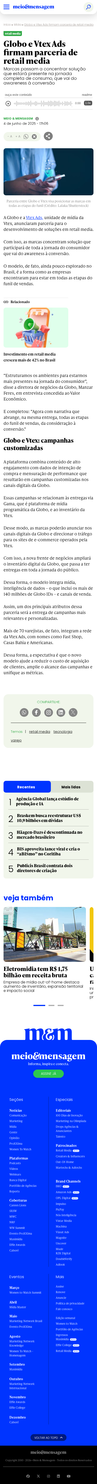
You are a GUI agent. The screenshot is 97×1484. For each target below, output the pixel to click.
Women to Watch (66, 1324)
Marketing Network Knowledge (21, 1343)
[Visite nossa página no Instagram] (48, 1476)
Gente (13, 1132)
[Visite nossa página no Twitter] (38, 1476)
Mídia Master (17, 1307)
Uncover (61, 1243)
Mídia (17, 25)
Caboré (14, 1250)
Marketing (16, 1121)
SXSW (13, 1211)
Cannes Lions (17, 1205)
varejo (16, 740)
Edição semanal (65, 1318)
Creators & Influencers (70, 1156)
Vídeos (13, 1169)
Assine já (48, 1073)
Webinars (15, 1174)
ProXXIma (15, 1144)
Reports (14, 1191)
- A (10, 136)
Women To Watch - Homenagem (21, 1353)
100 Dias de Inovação (69, 1115)
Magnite (61, 1238)
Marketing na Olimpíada (71, 1121)
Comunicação (18, 1115)
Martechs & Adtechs (69, 1168)
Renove (60, 1292)
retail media (39, 731)
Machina (61, 1226)
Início (7, 25)
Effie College (17, 1408)
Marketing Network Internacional (21, 1386)
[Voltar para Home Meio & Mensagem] (39, 7)
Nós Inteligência (66, 1215)
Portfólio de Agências (22, 1186)
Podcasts (15, 1163)
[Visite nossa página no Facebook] (28, 1476)
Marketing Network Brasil (25, 1321)
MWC (12, 1217)
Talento (60, 1137)
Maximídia (15, 1239)
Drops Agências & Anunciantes (67, 1129)
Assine (60, 1286)
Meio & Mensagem (18, 118)
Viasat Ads (62, 1232)
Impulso (61, 1204)
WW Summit (17, 1228)
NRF (12, 1222)
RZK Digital (63, 1253)
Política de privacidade (70, 1303)
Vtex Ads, (34, 217)
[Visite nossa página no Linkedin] (58, 1476)
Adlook (60, 1265)
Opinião (14, 1138)
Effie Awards (17, 1245)
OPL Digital (63, 1198)
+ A (17, 136)
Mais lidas (71, 787)
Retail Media (64, 1150)
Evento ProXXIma (20, 1233)
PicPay (60, 1209)
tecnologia (62, 731)
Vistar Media (64, 1221)
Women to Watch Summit (25, 1293)
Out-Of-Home (65, 1162)
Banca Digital (17, 1180)
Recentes (26, 787)
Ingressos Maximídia (62, 1337)
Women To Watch (20, 1149)
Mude (59, 1249)
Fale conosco (64, 1309)
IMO (58, 1186)
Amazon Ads (64, 1192)
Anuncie (61, 1298)
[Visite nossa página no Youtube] (69, 1476)
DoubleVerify (64, 1259)
